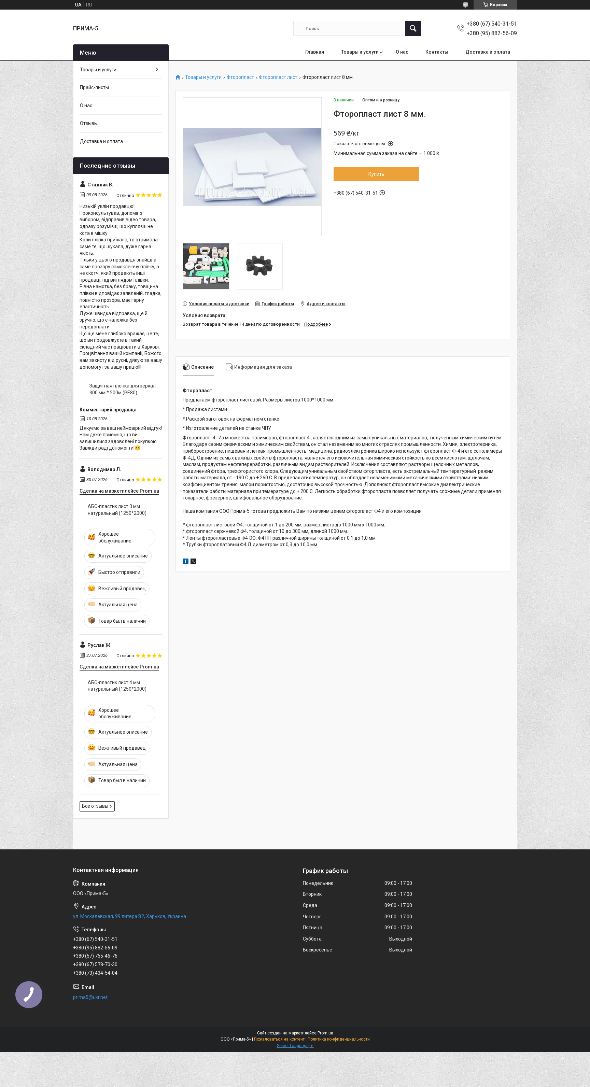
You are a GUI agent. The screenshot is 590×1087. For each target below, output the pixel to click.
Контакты (436, 52)
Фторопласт (240, 77)
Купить (376, 174)
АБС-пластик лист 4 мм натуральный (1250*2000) (117, 686)
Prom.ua (325, 1033)
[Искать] (413, 28)
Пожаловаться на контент (279, 1039)
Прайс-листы (94, 87)
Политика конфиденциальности (339, 1039)
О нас (402, 52)
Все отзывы (95, 806)
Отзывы (89, 123)
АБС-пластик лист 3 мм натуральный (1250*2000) (117, 510)
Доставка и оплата (487, 52)
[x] (193, 562)
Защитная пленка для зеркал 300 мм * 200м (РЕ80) (122, 389)
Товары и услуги (360, 52)
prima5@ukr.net (90, 997)
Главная (314, 52)
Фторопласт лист (278, 77)
